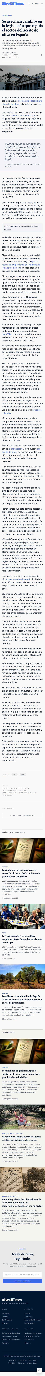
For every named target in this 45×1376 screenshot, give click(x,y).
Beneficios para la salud (10, 1336)
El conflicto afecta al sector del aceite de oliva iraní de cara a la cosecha (21, 1138)
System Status (32, 1363)
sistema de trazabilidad (23, 115)
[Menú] (42, 4)
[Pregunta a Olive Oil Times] (39, 1370)
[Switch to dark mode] (32, 3)
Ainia (22, 774)
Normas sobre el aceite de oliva (16, 792)
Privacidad (11, 1363)
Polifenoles (5, 1313)
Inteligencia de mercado (32, 1333)
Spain (35, 792)
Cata (4, 933)
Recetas (4, 1343)
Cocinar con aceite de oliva (11, 1340)
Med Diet (5, 1317)
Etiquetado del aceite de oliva (15, 788)
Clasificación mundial (31, 1336)
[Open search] (29, 4)
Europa (5, 867)
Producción (28, 1317)
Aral (14, 774)
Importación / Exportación (33, 1320)
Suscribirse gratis (22, 1281)
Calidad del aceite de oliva (14, 790)
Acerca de (12, 1360)
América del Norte (10, 1196)
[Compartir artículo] (41, 55)
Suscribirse (22, 1360)
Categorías (7, 15)
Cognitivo (5, 1323)
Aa (17, 57)
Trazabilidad (8, 795)
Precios (27, 1313)
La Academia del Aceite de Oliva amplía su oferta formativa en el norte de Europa (22, 939)
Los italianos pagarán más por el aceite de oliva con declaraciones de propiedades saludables (21, 873)
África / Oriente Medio (12, 1133)
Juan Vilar (7, 334)
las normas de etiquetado (18, 579)
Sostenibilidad (29, 1323)
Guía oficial (28, 1340)
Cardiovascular (7, 1320)
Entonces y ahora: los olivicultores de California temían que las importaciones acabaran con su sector (22, 1203)
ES (38, 3)
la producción (15, 449)
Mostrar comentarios (24, 815)
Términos (21, 1363)
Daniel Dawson (10, 53)
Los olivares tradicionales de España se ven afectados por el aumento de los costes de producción (22, 999)
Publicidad (32, 1360)
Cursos (26, 1343)
